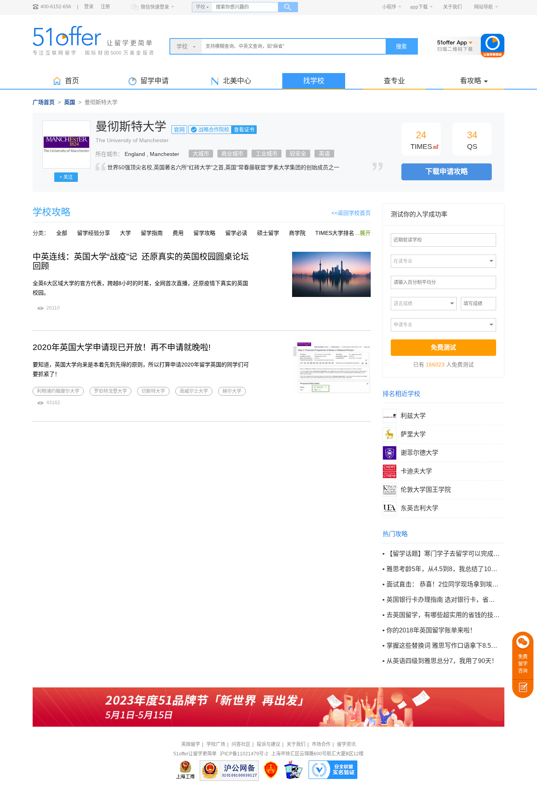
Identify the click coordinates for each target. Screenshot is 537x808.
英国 (69, 102)
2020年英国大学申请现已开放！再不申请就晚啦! (122, 347)
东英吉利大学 (419, 508)
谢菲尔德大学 (419, 452)
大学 (125, 233)
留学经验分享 (93, 233)
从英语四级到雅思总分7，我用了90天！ (442, 661)
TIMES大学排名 (334, 233)
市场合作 (321, 744)
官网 (179, 129)
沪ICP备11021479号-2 (244, 754)
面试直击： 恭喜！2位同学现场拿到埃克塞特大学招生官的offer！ (443, 584)
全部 (61, 233)
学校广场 (215, 744)
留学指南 (152, 233)
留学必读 (236, 233)
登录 (89, 6)
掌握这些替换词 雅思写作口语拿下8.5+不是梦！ (443, 645)
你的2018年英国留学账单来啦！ (431, 630)
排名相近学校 (401, 393)
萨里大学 (413, 434)
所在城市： (109, 154)
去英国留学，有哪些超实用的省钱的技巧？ (443, 615)
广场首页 (44, 102)
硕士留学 (268, 233)
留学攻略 (204, 233)
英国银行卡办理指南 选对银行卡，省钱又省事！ (443, 599)
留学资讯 (346, 744)
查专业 (394, 81)
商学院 (297, 233)
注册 (105, 6)
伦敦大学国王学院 (426, 489)
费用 (178, 233)
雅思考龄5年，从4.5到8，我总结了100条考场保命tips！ (443, 569)
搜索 (401, 46)
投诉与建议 (268, 744)
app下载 (419, 7)
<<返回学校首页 (351, 213)
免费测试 (443, 347)
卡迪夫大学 (416, 471)
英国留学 (190, 744)
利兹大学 (413, 415)
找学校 (313, 81)
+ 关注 (66, 177)
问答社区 (241, 744)
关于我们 (452, 7)
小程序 (389, 7)
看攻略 (470, 81)
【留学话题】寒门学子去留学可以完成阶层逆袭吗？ (443, 553)
